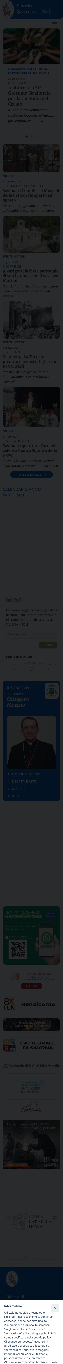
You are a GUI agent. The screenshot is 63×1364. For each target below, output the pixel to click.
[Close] (55, 1308)
